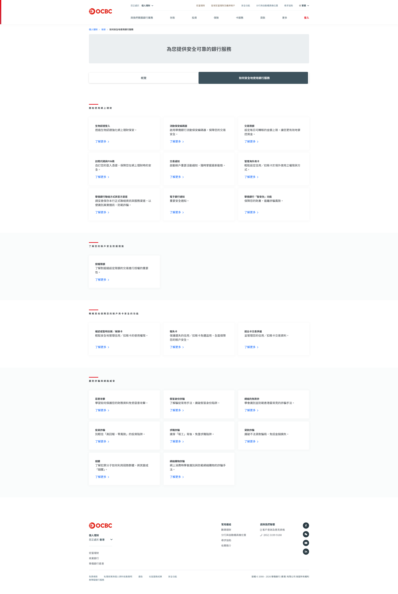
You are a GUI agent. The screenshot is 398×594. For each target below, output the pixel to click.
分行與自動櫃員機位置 (267, 5)
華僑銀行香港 (96, 563)
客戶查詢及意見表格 (273, 529)
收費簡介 (226, 545)
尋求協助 (288, 5)
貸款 (262, 17)
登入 (306, 17)
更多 (284, 17)
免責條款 (93, 576)
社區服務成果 (155, 576)
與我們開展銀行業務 (142, 17)
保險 (216, 17)
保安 (103, 29)
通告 (140, 576)
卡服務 (239, 17)
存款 (172, 17)
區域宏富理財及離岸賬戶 (223, 5)
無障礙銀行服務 (96, 579)
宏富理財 (200, 5)
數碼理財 (226, 529)
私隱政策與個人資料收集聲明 (118, 576)
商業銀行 (94, 558)
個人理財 (93, 29)
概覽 (143, 78)
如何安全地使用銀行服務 (254, 78)
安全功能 (245, 5)
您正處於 (94, 539)
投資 (194, 17)
